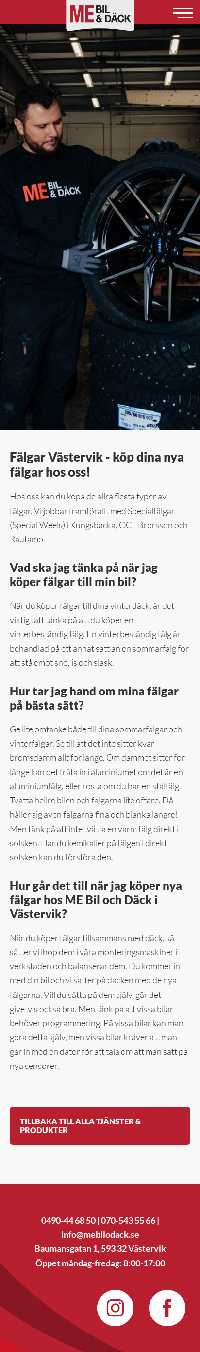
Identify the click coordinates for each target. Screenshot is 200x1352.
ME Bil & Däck (100, 15)
